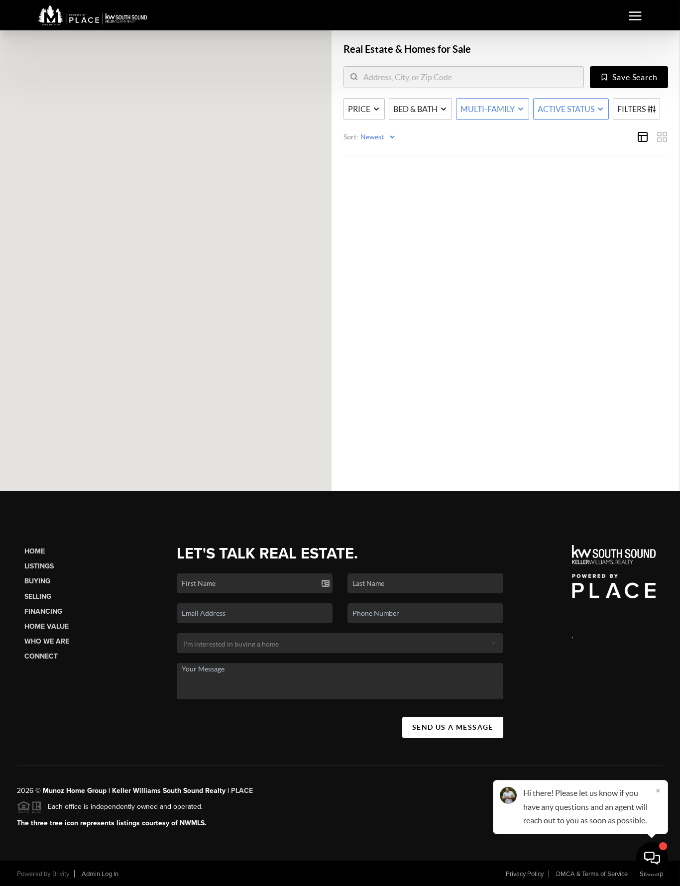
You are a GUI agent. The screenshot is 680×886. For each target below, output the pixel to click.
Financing (43, 611)
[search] (469, 77)
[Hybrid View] (643, 137)
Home (34, 551)
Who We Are (46, 641)
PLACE (242, 790)
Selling (37, 596)
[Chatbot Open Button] (652, 858)
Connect (41, 656)
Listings (39, 566)
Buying (37, 581)
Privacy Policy (525, 874)
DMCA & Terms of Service (592, 874)
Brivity (60, 874)
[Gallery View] (662, 137)
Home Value (46, 626)
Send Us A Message (452, 727)
